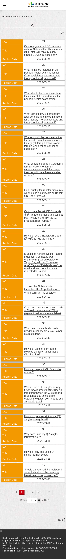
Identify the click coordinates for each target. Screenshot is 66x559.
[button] (39, 500)
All (32, 16)
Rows (23, 500)
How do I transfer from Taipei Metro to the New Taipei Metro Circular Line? (41, 351)
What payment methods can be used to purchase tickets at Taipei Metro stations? (43, 331)
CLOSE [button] (62, 33)
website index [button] (5, 5)
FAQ (24, 16)
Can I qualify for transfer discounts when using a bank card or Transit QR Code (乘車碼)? (43, 193)
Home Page (12, 16)
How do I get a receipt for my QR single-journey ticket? (42, 418)
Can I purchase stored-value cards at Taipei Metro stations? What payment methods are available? (43, 310)
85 (49, 492)
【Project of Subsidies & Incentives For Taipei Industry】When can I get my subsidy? (42, 289)
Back (60, 520)
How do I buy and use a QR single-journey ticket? (39, 453)
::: (1, 11)
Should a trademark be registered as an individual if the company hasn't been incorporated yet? (43, 472)
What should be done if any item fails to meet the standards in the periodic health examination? (42, 96)
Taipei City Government (38, 5)
